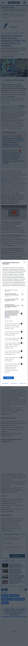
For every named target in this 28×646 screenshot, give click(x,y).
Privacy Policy (22, 383)
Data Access (14, 383)
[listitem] (14, 290)
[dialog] (14, 323)
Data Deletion (5, 383)
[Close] (24, 262)
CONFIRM (8, 377)
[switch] (22, 294)
